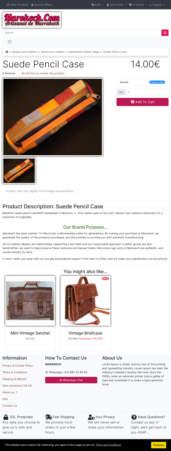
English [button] (156, 4)
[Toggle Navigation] (9, 42)
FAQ (5, 399)
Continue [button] (158, 445)
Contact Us (10, 405)
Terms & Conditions (15, 372)
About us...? (10, 392)
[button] (97, 4)
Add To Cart (144, 102)
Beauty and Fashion (24, 51)
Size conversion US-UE (17, 385)
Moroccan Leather (52, 51)
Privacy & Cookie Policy (18, 365)
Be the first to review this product (43, 73)
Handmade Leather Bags (83, 51)
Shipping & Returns (14, 379)
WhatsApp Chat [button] (72, 380)
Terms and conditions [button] (108, 444)
